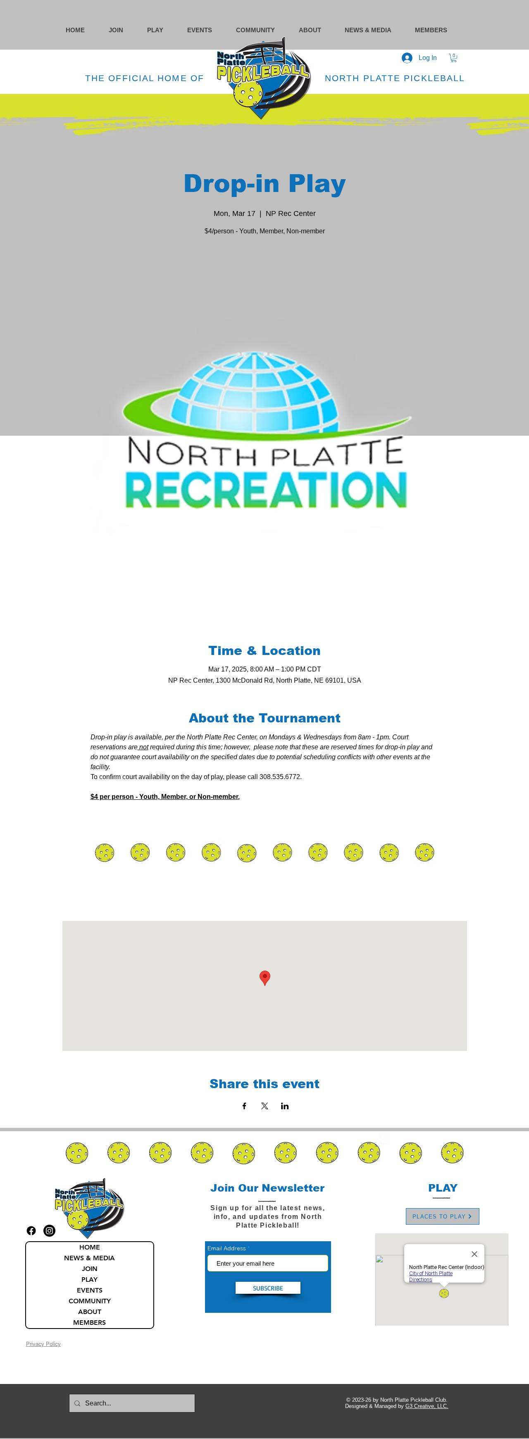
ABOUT (89, 1312)
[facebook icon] (31, 1231)
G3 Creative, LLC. (426, 1406)
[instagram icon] (49, 1231)
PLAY (89, 1279)
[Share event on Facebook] (244, 1106)
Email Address (226, 1248)
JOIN (90, 1269)
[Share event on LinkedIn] (285, 1106)
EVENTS (89, 1290)
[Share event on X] (265, 1106)
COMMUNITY (90, 1301)
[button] (263, 30)
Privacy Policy (43, 1344)
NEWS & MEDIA (89, 1258)
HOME (89, 1247)
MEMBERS (89, 1322)
